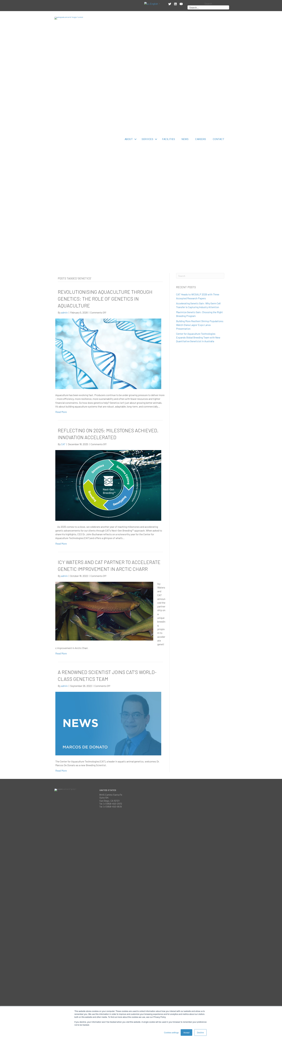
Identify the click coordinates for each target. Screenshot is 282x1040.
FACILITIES (168, 139)
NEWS (185, 139)
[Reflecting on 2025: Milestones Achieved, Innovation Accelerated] (108, 485)
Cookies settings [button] (171, 1032)
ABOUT (129, 139)
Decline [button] (200, 1032)
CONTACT (218, 139)
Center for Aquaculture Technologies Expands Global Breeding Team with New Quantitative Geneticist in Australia (198, 337)
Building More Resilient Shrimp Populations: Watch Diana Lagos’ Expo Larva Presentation (200, 325)
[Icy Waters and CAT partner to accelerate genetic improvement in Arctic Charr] (104, 610)
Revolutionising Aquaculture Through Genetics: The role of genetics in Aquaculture (105, 298)
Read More (61, 411)
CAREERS (200, 139)
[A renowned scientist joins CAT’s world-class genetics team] (108, 723)
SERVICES (147, 139)
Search (208, 3)
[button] (135, 139)
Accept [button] (186, 1032)
